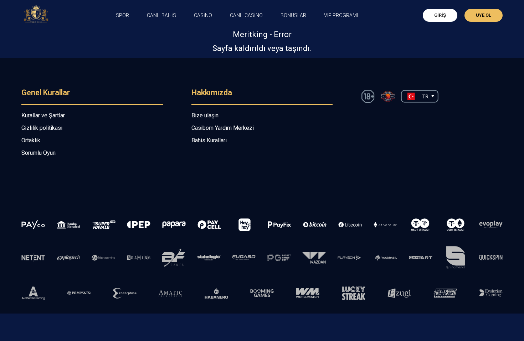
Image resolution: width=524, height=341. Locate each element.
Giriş (440, 15)
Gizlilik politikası (41, 127)
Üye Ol (483, 15)
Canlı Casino (246, 15)
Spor (122, 15)
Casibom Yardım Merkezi (222, 127)
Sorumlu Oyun (38, 152)
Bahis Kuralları (209, 140)
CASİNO (203, 15)
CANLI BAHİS (161, 15)
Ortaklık (30, 140)
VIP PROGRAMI (341, 15)
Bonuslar (293, 15)
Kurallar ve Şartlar (43, 115)
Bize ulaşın (205, 115)
